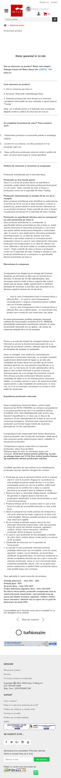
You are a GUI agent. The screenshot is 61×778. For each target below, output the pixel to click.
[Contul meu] (38, 14)
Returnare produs (12, 670)
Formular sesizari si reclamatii (18, 678)
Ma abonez (41, 759)
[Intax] (16, 11)
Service (7, 674)
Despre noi (44, 2)
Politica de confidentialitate (16, 717)
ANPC (6, 721)
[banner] (30, 643)
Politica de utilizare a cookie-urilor (19, 709)
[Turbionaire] (30, 632)
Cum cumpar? (10, 701)
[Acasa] (5, 25)
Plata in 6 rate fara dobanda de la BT (21, 705)
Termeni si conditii (12, 713)
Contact (54, 2)
